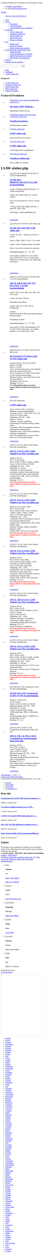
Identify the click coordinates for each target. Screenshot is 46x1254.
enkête (12, 220)
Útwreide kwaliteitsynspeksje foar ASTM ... (17, 807)
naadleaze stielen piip (24, 857)
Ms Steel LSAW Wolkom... (22, 106)
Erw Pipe (36, 857)
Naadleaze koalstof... (19, 121)
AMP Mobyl (12, 855)
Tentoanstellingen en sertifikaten (21, 28)
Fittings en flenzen (16, 40)
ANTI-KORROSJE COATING (21, 54)
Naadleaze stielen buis (9, 857)
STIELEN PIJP (15, 52)
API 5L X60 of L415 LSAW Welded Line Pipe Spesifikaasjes (24, 601)
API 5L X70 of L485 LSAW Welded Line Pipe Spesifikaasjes (24, 452)
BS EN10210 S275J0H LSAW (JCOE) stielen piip (23, 357)
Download (13, 24)
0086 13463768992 (15, 6)
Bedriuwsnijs (14, 44)
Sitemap (4, 855)
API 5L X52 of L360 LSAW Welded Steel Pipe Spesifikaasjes (24, 552)
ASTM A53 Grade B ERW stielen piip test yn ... (19, 816)
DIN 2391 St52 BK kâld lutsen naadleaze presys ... (20, 824)
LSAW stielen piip (16, 32)
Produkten (9, 30)
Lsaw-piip (4, 859)
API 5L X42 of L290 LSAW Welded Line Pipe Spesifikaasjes (24, 501)
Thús (7, 20)
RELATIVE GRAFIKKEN (20, 58)
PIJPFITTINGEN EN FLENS (20, 56)
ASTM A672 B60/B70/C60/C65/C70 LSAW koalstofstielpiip (24, 182)
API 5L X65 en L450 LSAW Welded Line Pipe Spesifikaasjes (24, 647)
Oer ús (7, 22)
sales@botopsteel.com (19, 8)
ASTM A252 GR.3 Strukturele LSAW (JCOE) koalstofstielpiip (24, 694)
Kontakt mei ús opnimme (14, 62)
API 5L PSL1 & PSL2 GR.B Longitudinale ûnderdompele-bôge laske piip (23, 738)
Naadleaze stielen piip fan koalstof (21, 859)
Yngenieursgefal (15, 26)
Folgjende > (7, 775)
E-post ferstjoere (6, 972)
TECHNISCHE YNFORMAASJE (17, 50)
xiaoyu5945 (9, 933)
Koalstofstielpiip (6, 861)
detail (16, 220)
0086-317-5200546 (12, 882)
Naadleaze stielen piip (17, 34)
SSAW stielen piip (16, 36)
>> (12, 775)
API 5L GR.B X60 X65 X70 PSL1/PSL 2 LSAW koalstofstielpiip (22, 285)
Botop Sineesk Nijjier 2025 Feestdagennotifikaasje (20, 833)
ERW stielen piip (16, 38)
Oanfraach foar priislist (9, 851)
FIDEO (8, 60)
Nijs (6, 42)
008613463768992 (12, 916)
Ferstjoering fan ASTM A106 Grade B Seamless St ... (21, 798)
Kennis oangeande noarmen (19, 48)
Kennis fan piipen (16, 46)
